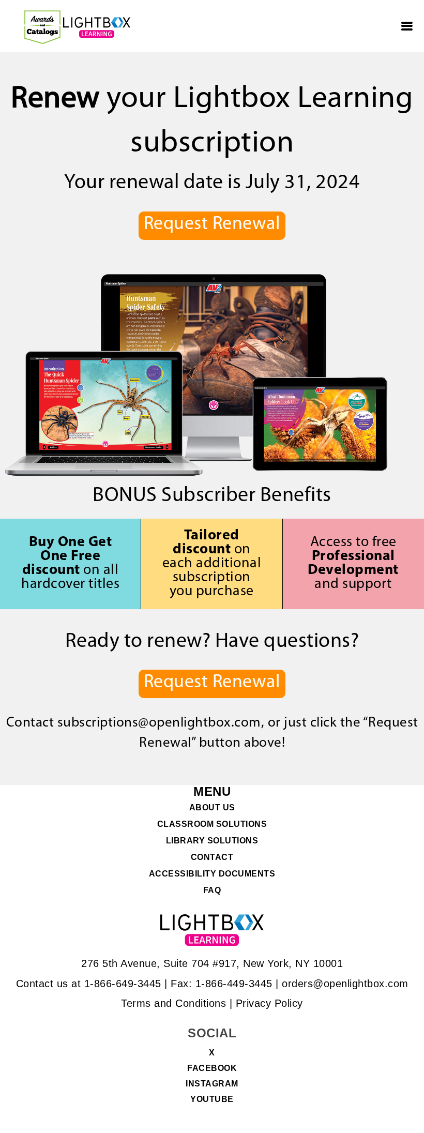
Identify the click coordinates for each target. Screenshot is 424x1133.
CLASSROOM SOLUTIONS (212, 824)
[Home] (96, 27)
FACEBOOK (212, 1068)
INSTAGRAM (212, 1084)
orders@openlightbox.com (345, 983)
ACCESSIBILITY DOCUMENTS (212, 874)
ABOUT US (212, 808)
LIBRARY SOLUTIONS (212, 841)
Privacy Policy (269, 1003)
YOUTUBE (212, 1099)
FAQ (212, 890)
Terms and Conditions (173, 1003)
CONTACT (212, 857)
